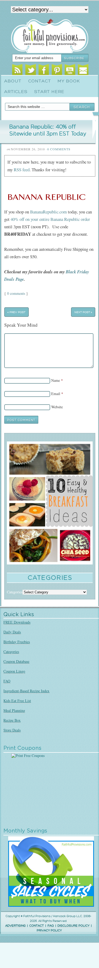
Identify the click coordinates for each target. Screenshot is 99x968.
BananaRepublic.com (48, 212)
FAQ (6, 681)
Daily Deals (12, 631)
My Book (69, 81)
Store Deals (12, 730)
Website (57, 406)
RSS (17, 70)
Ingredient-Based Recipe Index (26, 690)
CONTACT (36, 925)
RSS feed (22, 170)
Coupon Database (16, 661)
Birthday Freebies (16, 641)
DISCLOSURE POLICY (73, 925)
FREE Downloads (16, 622)
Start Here (49, 91)
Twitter (30, 70)
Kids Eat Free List (17, 700)
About (12, 81)
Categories (11, 651)
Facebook (44, 70)
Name (55, 380)
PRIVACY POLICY (49, 930)
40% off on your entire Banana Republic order (50, 219)
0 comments (16, 293)
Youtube (70, 70)
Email (83, 70)
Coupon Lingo (14, 671)
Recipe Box (12, 720)
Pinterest (57, 70)
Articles (15, 91)
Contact (39, 81)
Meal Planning (14, 710)
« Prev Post (16, 312)
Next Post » (83, 312)
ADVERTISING (15, 925)
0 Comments (58, 149)
